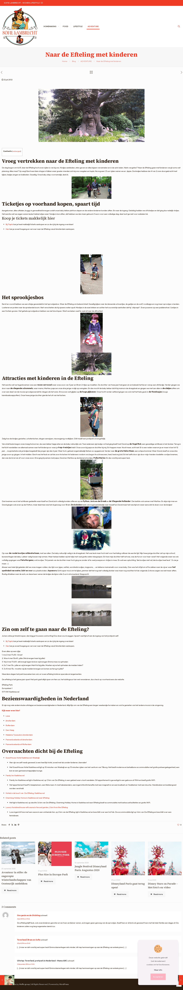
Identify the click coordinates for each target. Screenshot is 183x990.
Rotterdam (10, 725)
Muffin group (24, 984)
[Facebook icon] (159, 3)
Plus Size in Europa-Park (53, 874)
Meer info (158, 970)
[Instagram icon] (172, 3)
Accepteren (158, 977)
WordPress (64, 984)
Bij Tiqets (9, 224)
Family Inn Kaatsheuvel (15, 775)
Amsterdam (10, 720)
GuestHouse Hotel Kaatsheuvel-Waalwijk (23, 758)
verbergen (16, 151)
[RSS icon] (178, 3)
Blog (74, 61)
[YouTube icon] (165, 3)
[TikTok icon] (174, 3)
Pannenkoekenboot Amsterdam (19, 739)
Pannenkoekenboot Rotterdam (18, 744)
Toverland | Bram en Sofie (28, 940)
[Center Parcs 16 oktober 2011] (7, 980)
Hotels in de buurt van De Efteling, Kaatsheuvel (25, 793)
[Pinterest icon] (168, 3)
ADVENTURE (86, 61)
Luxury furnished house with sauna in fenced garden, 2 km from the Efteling (37, 807)
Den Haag (10, 730)
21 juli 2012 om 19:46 (23, 919)
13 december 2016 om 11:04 (25, 964)
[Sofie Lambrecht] (19, 26)
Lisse (8, 716)
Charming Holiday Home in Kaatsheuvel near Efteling (27, 798)
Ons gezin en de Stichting (28, 915)
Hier (7, 229)
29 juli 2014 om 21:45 (23, 943)
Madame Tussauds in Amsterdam (19, 735)
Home (64, 61)
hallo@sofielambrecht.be (53, 3)
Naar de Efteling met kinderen (108, 61)
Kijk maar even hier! (11, 710)
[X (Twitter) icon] (162, 3)
